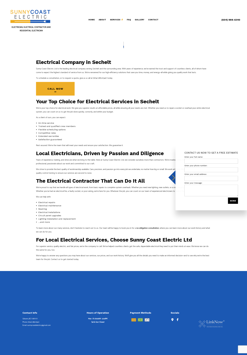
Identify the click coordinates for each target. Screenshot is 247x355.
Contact (153, 20)
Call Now (55, 88)
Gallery (139, 20)
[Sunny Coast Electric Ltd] (30, 16)
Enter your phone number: (195, 166)
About (102, 20)
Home (92, 20)
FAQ (129, 20)
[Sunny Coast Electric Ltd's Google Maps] (172, 320)
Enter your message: (193, 183)
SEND (233, 200)
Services (115, 20)
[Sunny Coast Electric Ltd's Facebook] (177, 320)
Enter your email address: (195, 174)
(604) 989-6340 (230, 19)
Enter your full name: (193, 157)
